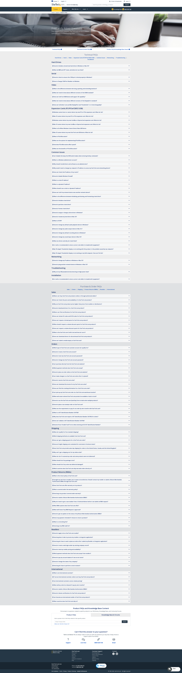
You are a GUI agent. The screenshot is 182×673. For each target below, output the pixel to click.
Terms (60, 671)
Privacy (65, 671)
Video (70, 58)
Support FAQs (63, 12)
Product (56, 9)
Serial (65, 58)
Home (53, 12)
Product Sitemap (72, 671)
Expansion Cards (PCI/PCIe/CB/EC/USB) (84, 58)
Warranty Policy (95, 659)
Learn (84, 9)
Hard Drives (58, 58)
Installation (91, 59)
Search (124, 621)
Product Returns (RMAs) (91, 289)
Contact (73, 654)
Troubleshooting (120, 58)
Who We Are (75, 9)
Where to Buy (56, 652)
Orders (74, 289)
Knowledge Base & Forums (111, 615)
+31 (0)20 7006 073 (79, 665)
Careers (73, 657)
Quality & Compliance (77, 659)
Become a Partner (57, 651)
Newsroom (74, 653)
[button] (101, 665)
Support (65, 9)
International (111, 289)
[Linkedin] (113, 654)
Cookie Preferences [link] (82, 671)
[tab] (71, 615)
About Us (74, 656)
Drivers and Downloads (97, 654)
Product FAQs (71, 615)
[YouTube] (117, 654)
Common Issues (101, 58)
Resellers (102, 289)
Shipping (80, 289)
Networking (110, 58)
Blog (73, 660)
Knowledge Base (118, 9)
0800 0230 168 (79, 667)
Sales (68, 289)
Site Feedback (55, 671)
